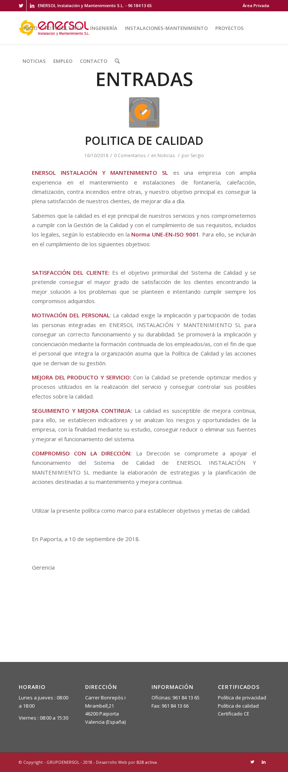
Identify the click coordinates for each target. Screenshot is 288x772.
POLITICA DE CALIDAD (144, 140)
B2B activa (146, 762)
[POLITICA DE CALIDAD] (144, 112)
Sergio (197, 155)
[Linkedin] (32, 5)
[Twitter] (20, 5)
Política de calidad (238, 705)
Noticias (166, 155)
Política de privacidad (242, 697)
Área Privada (256, 5)
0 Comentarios (130, 155)
